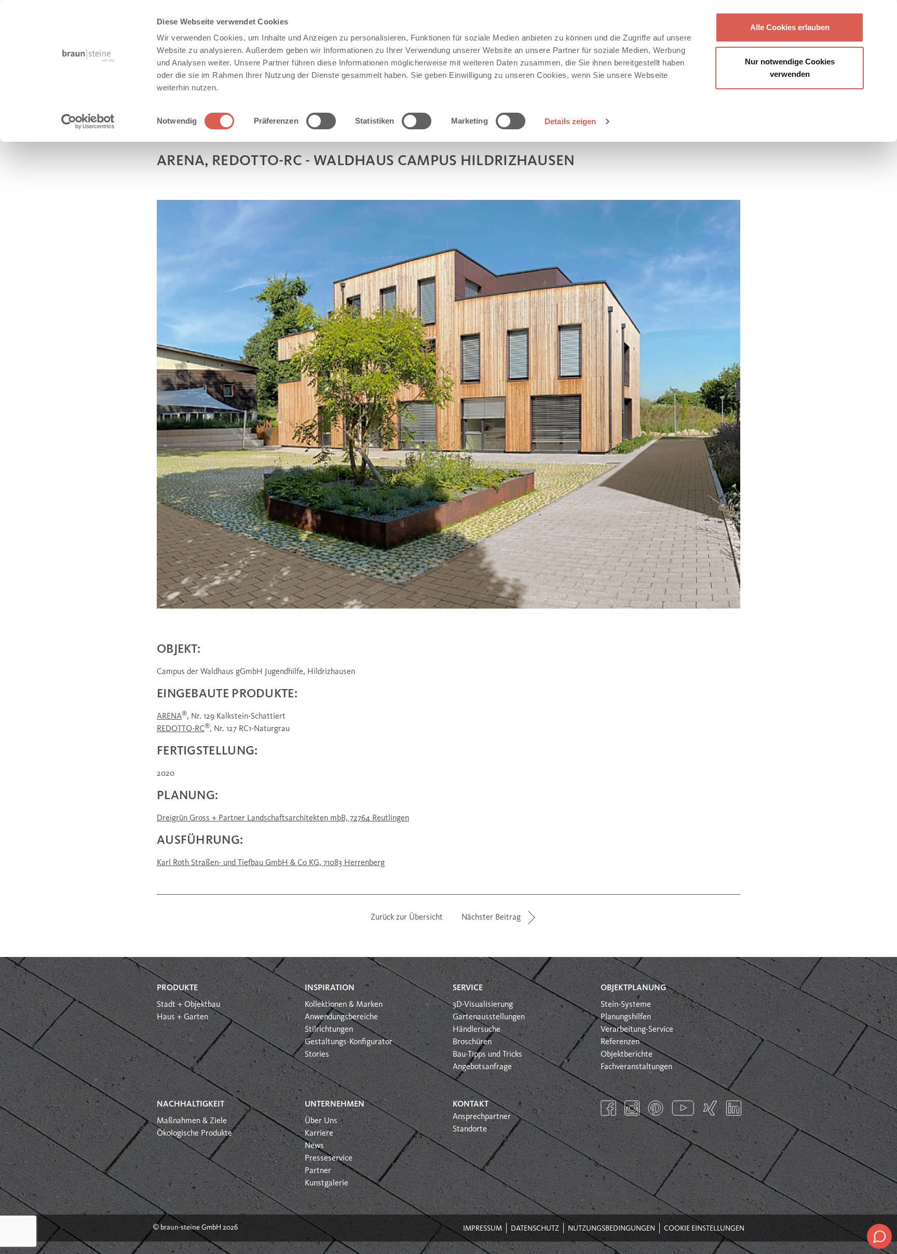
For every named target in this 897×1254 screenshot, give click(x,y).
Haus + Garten (182, 1017)
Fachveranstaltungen (636, 1067)
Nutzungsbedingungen (611, 1228)
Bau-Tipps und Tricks (487, 1054)
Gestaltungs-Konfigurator (348, 1042)
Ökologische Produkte (194, 1133)
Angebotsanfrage (482, 1067)
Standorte (470, 1129)
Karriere (319, 1133)
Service (468, 988)
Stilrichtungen (329, 1030)
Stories (317, 1054)
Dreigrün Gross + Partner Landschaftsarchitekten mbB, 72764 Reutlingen (283, 818)
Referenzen (620, 1042)
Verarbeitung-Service (637, 1030)
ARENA (169, 716)
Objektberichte (627, 1054)
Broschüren (472, 1042)
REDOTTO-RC (181, 729)
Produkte (177, 988)
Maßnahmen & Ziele (192, 1121)
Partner (318, 1171)
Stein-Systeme (626, 1005)
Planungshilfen (626, 1017)
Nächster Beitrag (491, 917)
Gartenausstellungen (489, 1017)
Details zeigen (570, 121)
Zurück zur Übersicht (407, 917)
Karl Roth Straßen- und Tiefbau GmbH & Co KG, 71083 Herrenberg (271, 863)
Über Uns (321, 1121)
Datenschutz (535, 1228)
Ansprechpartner (482, 1117)
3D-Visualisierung (483, 1005)
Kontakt (470, 1104)
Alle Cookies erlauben (790, 27)
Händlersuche (476, 1030)
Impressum (482, 1228)
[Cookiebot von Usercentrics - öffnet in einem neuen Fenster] (88, 121)
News (314, 1146)
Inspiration (330, 988)
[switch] (321, 121)
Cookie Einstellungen (704, 1228)
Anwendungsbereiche (341, 1017)
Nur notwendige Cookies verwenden (790, 67)
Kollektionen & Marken (344, 1005)
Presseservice (328, 1158)
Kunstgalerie (326, 1183)
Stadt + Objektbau (188, 1005)
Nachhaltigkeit (190, 1104)
